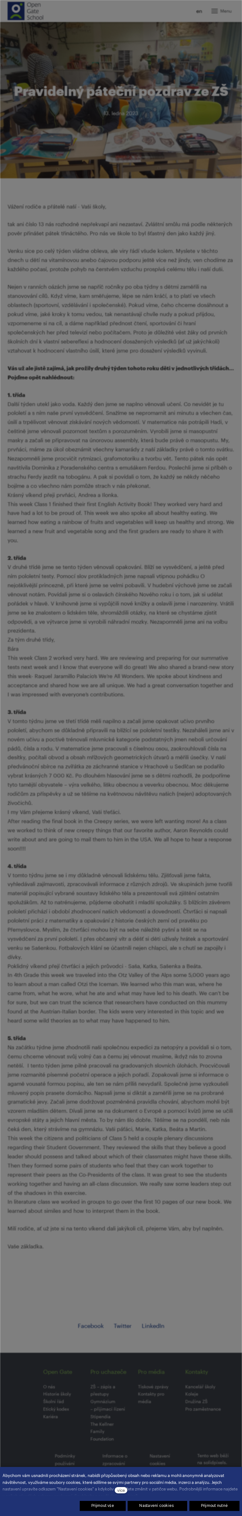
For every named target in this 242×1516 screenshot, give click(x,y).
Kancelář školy (200, 1386)
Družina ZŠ (196, 1401)
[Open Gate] (25, 11)
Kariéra (50, 1416)
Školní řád (53, 1401)
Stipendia (100, 1416)
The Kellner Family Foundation (102, 1431)
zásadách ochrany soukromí (45, 1495)
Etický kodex (56, 1409)
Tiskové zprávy (153, 1386)
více (121, 1490)
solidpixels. (215, 1462)
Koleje (191, 1393)
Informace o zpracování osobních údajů (118, 1463)
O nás (49, 1386)
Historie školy (57, 1393)
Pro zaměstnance (203, 1409)
